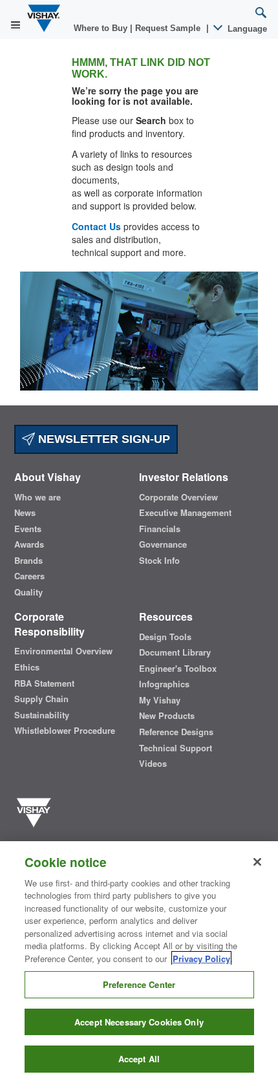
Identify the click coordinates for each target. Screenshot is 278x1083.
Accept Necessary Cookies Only (139, 1022)
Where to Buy (102, 28)
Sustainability (41, 715)
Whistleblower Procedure (64, 730)
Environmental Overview (63, 651)
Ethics (26, 667)
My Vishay (159, 700)
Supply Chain (41, 699)
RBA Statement (44, 683)
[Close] (257, 862)
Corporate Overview (178, 497)
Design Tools (165, 637)
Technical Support (175, 748)
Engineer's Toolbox (178, 668)
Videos (153, 763)
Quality (28, 592)
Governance (163, 544)
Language (246, 29)
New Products (167, 716)
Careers (29, 576)
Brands (28, 560)
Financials (159, 529)
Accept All (139, 1059)
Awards (29, 544)
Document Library (175, 652)
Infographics (164, 684)
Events (27, 529)
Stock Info (159, 560)
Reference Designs (176, 732)
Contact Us (96, 226)
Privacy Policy (201, 958)
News (25, 513)
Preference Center (139, 984)
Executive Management (185, 513)
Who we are (37, 497)
